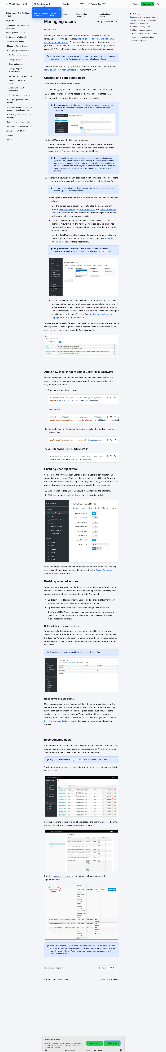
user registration (67, 209)
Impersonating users (139, 41)
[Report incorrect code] (107, 397)
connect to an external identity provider (95, 45)
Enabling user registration (141, 26)
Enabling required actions (141, 30)
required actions (87, 209)
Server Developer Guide (55, 721)
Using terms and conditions (143, 37)
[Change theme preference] (158, 4)
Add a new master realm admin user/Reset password (143, 21)
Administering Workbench (81, 15)
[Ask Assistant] (115, 397)
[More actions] (117, 22)
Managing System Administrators (60, 70)
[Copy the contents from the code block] (111, 397)
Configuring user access (106, 15)
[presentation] (83, 399)
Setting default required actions (144, 33)
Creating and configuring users (143, 17)
